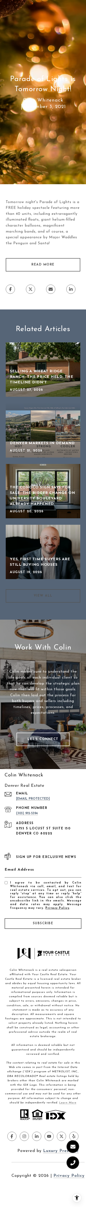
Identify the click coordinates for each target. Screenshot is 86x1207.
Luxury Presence (61, 1151)
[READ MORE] (43, 270)
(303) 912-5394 (27, 813)
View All (43, 596)
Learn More (67, 1102)
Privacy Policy (57, 908)
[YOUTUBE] (49, 1136)
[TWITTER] (61, 1136)
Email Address (19, 870)
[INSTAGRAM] (24, 1136)
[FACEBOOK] (12, 1136)
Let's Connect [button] (43, 739)
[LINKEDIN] (36, 1136)
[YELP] (73, 1136)
